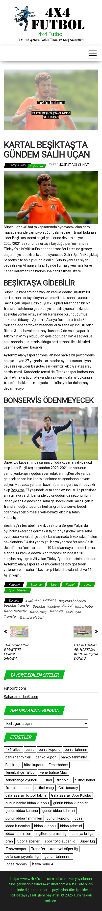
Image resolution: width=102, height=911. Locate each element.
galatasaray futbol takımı (26, 795)
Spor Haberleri (17, 590)
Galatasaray (68, 788)
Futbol (70, 584)
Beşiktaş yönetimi (45, 606)
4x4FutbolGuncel (75, 165)
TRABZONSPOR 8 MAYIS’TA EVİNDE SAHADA (16, 651)
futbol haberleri (15, 611)
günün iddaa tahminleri (23, 818)
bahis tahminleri (18, 757)
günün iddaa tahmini (58, 810)
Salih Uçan (12, 303)
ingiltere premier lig (51, 833)
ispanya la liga (82, 833)
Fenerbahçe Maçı (54, 772)
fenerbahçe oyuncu (21, 780)
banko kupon (46, 757)
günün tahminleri (58, 856)
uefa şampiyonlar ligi (22, 856)
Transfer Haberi (31, 617)
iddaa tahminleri (18, 833)
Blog (53, 584)
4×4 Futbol (51, 34)
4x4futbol (32, 601)
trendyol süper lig (64, 849)
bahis (30, 749)
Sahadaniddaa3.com (21, 696)
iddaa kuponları (17, 826)
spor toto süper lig (60, 841)
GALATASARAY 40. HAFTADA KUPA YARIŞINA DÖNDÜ (86, 651)
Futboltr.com (15, 688)
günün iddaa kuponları (70, 803)
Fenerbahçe (58, 765)
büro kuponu (34, 765)
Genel (87, 584)
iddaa (78, 818)
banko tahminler (74, 757)
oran (9, 841)
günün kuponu (58, 818)
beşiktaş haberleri (72, 601)
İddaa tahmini (16, 864)
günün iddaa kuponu (21, 810)
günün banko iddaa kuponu (27, 803)
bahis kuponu (49, 749)
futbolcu (56, 611)
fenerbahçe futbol (20, 772)
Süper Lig (87, 841)
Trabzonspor (15, 849)
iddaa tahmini (71, 826)
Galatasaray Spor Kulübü (71, 795)
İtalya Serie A (42, 864)
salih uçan (73, 612)
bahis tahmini (76, 749)
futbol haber (84, 606)
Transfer (10, 616)
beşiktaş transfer (17, 605)
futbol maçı (38, 612)
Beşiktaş (38, 366)
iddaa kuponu (45, 826)
